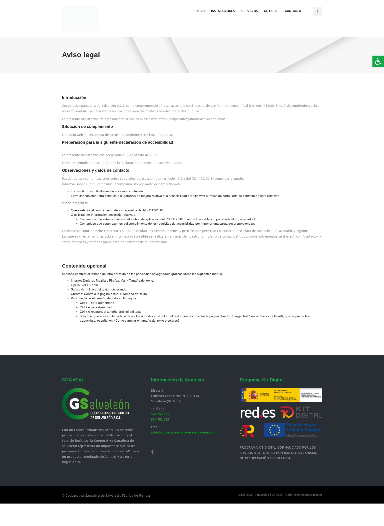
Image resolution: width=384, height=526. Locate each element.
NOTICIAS (271, 11)
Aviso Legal (245, 495)
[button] (378, 61)
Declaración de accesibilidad (303, 495)
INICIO (200, 11)
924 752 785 (160, 419)
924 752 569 (160, 414)
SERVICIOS (249, 11)
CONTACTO (293, 11)
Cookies (277, 495)
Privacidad (262, 495)
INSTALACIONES (223, 11)
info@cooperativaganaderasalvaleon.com (183, 432)
